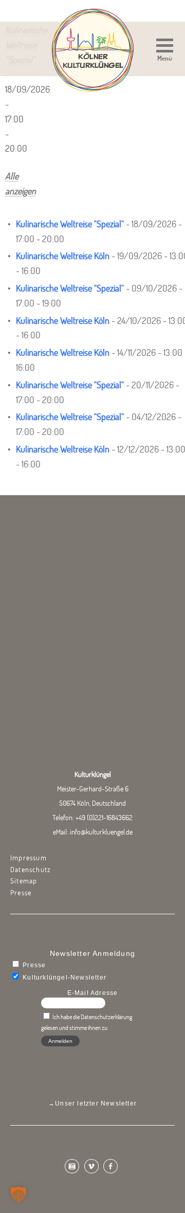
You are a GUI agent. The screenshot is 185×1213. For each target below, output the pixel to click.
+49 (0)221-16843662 (104, 817)
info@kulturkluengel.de (101, 832)
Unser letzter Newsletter (96, 1103)
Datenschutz (30, 869)
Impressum (28, 857)
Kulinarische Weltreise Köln (62, 256)
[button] (165, 51)
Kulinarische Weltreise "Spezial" (70, 224)
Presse (20, 892)
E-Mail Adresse (92, 993)
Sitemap (23, 880)
